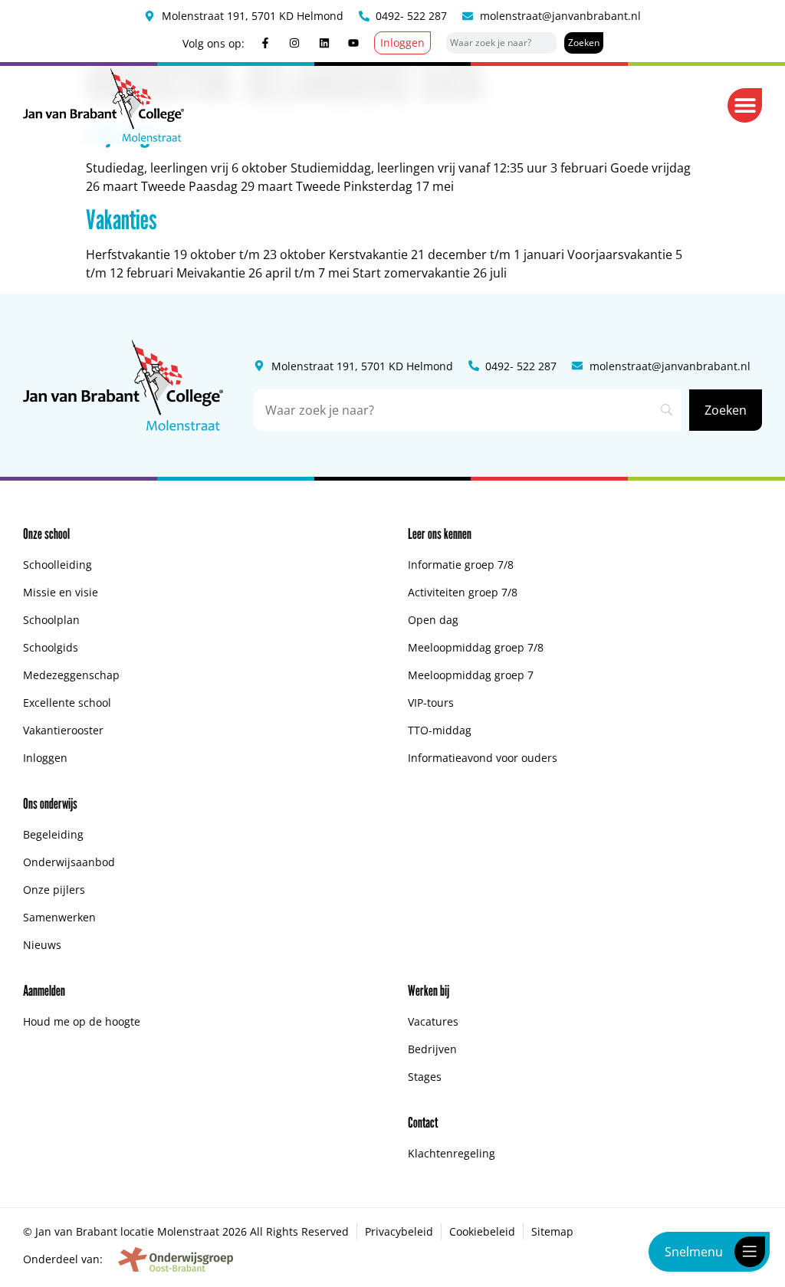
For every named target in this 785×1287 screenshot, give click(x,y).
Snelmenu (694, 1251)
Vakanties (121, 219)
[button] (745, 105)
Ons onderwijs (50, 803)
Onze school (46, 533)
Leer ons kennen (439, 533)
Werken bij (428, 990)
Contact (423, 1122)
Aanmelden (44, 990)
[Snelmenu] (749, 1251)
